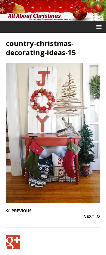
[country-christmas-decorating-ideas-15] (53, 199)
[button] (98, 26)
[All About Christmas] (53, 17)
